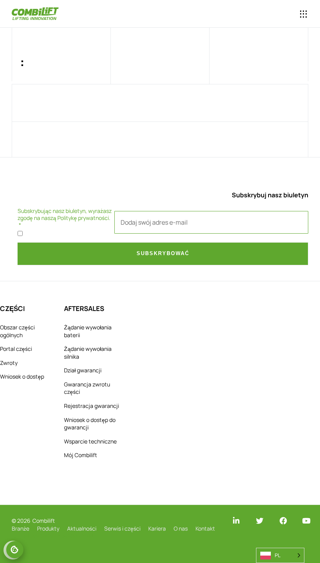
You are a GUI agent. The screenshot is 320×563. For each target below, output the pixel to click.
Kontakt (205, 528)
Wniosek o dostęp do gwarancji (90, 423)
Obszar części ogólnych (17, 331)
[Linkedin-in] (236, 520)
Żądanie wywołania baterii (88, 331)
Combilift (43, 520)
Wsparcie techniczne (90, 441)
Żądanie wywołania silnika (88, 352)
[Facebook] (283, 520)
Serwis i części (122, 528)
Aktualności (81, 528)
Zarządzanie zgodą (14, 549)
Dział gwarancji (82, 370)
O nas (181, 528)
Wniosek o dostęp (22, 376)
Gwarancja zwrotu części (87, 388)
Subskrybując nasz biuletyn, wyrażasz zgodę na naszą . (65, 214)
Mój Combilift (80, 455)
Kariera (157, 528)
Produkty (48, 528)
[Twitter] (259, 520)
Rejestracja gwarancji (91, 405)
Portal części (16, 348)
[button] (272, 14)
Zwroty (9, 362)
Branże (20, 528)
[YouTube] (306, 520)
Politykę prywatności (83, 218)
